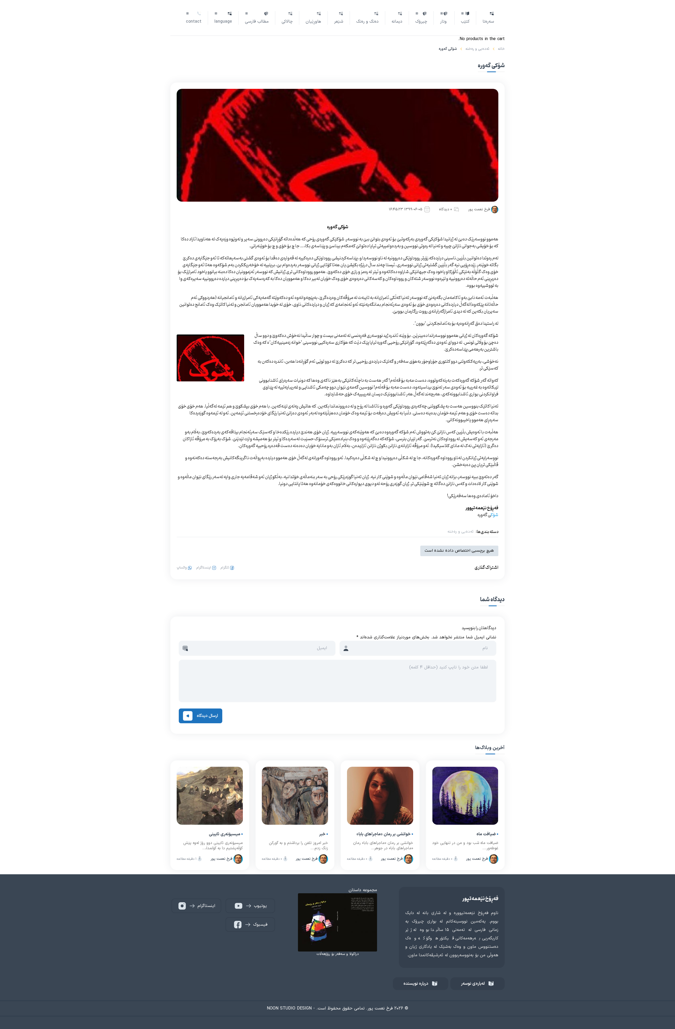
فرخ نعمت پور (479, 209)
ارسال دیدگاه (207, 716)
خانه (501, 49)
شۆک (494, 515)
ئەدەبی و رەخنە (477, 49)
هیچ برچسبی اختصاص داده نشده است (459, 550)
